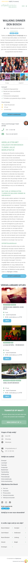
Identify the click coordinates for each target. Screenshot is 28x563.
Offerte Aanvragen (14, 114)
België (16, 542)
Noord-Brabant (5, 537)
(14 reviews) (10, 1)
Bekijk (7, 320)
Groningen (4, 547)
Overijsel (16, 528)
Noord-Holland (5, 528)
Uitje (7, 28)
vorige (7, 83)
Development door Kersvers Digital (20, 561)
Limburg (16, 537)
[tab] (7, 528)
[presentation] (2, 64)
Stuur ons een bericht (12, 134)
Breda (16, 271)
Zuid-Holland (4, 532)
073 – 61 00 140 (10, 130)
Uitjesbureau (18, 558)
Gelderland (17, 532)
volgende (21, 83)
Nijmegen (9, 271)
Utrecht (3, 542)
